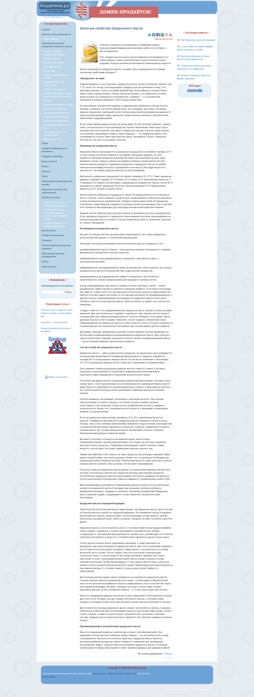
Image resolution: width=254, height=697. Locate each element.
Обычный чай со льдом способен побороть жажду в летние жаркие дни (57, 313)
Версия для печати (164, 39)
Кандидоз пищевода (52, 156)
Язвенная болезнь (52, 67)
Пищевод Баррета (52, 58)
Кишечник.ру (140, 668)
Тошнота (46, 171)
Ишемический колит (53, 139)
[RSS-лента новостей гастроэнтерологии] (194, 92)
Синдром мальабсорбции (55, 116)
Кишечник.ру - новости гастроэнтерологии (114, 673)
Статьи (45, 261)
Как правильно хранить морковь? (198, 40)
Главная (46, 29)
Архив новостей (51, 39)
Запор (45, 143)
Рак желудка (49, 71)
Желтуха (48, 100)
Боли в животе (49, 161)
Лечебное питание (51, 197)
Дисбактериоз (49, 230)
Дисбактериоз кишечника (55, 121)
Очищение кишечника (53, 235)
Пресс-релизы (49, 266)
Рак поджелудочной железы (57, 113)
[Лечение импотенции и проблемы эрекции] (57, 354)
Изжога (45, 166)
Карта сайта (49, 677)
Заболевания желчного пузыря (58, 104)
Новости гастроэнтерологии (56, 34)
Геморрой (47, 240)
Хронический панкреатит (55, 108)
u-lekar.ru (168, 653)
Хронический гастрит (53, 62)
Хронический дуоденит (54, 89)
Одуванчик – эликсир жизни (54, 322)
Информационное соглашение (57, 286)
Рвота (45, 176)
